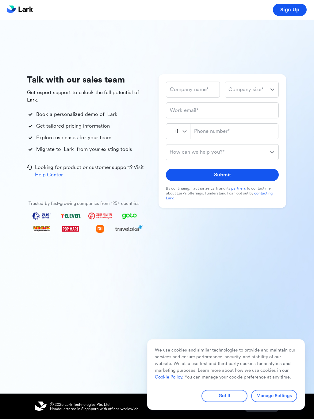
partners (238, 188)
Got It (224, 395)
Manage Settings (274, 395)
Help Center (48, 175)
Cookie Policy (168, 377)
